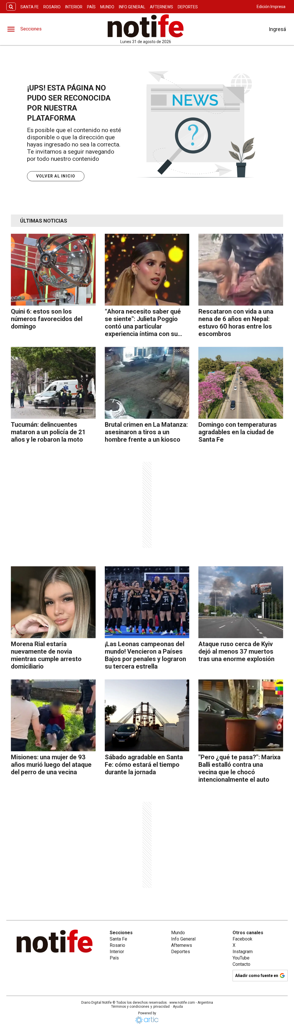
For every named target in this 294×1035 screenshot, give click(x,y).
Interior (73, 7)
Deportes (188, 7)
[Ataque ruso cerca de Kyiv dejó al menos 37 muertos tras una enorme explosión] (240, 602)
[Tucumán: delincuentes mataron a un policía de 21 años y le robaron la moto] (53, 383)
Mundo (107, 7)
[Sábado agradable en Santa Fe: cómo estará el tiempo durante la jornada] (147, 715)
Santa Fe (29, 7)
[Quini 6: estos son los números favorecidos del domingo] (53, 270)
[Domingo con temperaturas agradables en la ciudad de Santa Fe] (240, 383)
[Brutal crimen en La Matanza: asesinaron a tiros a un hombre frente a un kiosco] (147, 383)
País (91, 7)
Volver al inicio (56, 176)
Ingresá (277, 29)
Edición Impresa (271, 6)
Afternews (161, 7)
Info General (132, 7)
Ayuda (178, 1007)
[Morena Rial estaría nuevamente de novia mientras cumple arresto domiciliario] (53, 602)
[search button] (11, 7)
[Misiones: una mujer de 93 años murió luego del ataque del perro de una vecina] (53, 715)
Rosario (52, 7)
